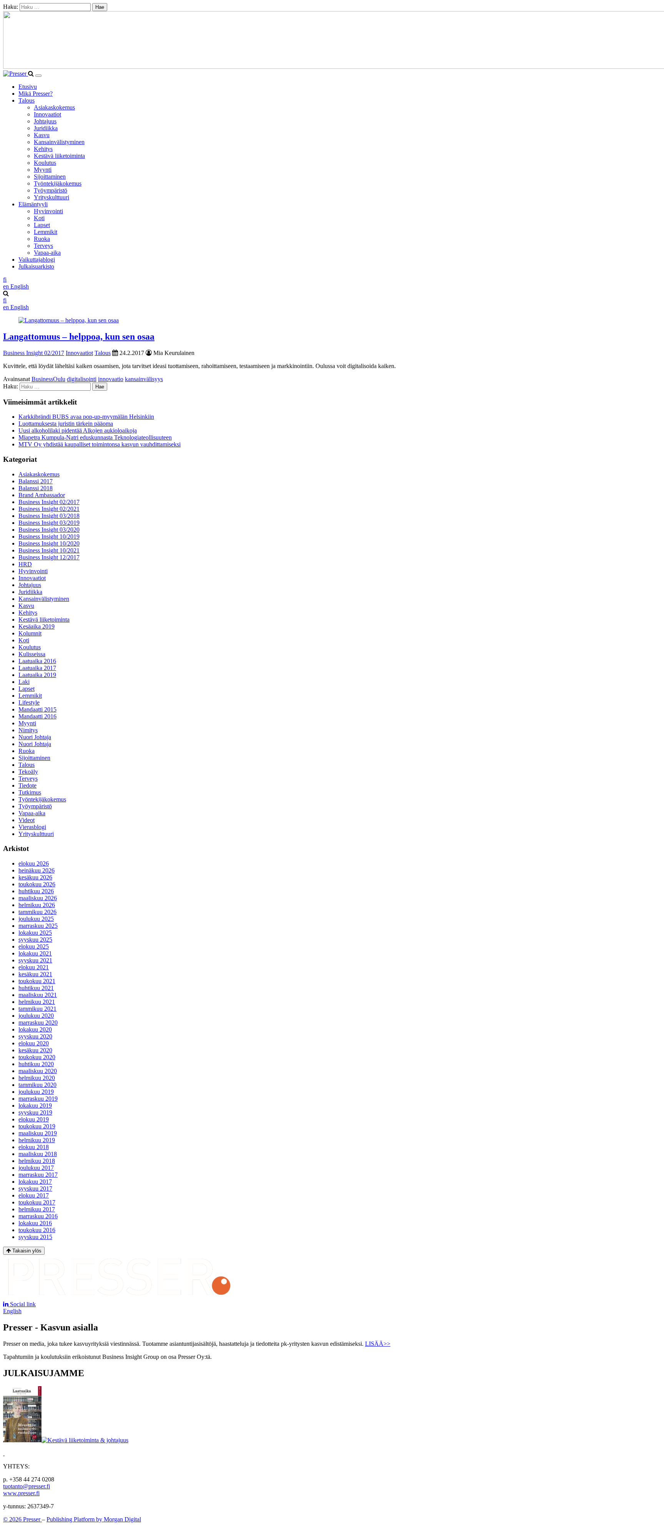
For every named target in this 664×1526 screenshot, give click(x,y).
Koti (39, 218)
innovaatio (110, 379)
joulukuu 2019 (36, 1091)
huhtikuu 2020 (36, 1064)
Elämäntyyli (33, 204)
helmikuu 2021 (36, 1002)
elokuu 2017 (33, 1195)
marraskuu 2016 (38, 1216)
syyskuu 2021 (35, 960)
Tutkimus (29, 792)
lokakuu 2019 (35, 1105)
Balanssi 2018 (35, 488)
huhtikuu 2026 (36, 891)
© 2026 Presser (22, 1519)
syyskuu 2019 (35, 1112)
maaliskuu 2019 (37, 1133)
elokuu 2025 (33, 946)
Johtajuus (45, 121)
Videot (26, 820)
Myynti (42, 169)
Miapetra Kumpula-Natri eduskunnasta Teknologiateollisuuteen (95, 437)
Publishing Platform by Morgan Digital (93, 1519)
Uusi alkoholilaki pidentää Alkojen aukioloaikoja (77, 430)
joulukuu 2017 (36, 1167)
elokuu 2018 (33, 1147)
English (12, 1311)
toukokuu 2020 (36, 1057)
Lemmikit (45, 232)
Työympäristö (50, 190)
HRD (25, 564)
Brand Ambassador (41, 495)
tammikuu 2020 (37, 1084)
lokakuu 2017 (35, 1181)
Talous (26, 100)
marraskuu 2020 (38, 1022)
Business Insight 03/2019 (49, 522)
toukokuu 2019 (36, 1126)
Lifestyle (29, 702)
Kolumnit (30, 633)
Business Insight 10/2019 (49, 536)
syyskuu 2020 (35, 1036)
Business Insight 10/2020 (49, 543)
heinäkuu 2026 (36, 870)
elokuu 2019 (33, 1119)
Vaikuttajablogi (36, 259)
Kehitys (43, 149)
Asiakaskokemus (54, 107)
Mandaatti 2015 (37, 709)
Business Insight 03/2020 (49, 529)
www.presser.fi (21, 1493)
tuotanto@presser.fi (26, 1486)
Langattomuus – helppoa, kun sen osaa (78, 337)
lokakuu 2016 (35, 1223)
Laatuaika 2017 (37, 668)
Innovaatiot (47, 114)
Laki (24, 681)
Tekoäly (28, 771)
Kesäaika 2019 (36, 626)
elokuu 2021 (33, 967)
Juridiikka (46, 128)
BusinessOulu (48, 379)
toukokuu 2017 (36, 1202)
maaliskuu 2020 (37, 1071)
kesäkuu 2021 (35, 974)
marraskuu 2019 (38, 1098)
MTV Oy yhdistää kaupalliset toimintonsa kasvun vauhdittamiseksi (99, 444)
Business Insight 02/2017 (33, 353)
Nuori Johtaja (34, 737)
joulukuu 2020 (36, 1015)
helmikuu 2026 (36, 905)
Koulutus (45, 162)
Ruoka (42, 239)
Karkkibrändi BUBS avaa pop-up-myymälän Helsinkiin (86, 416)
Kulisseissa (31, 654)
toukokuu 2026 (36, 884)
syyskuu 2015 (35, 1237)
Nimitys (28, 730)
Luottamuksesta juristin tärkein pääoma (65, 423)
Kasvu (42, 135)
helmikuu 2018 (36, 1161)
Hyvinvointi (48, 211)
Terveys (43, 245)
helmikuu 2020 (36, 1078)
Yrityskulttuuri (51, 197)
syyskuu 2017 (35, 1188)
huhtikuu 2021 (36, 988)
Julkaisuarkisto (36, 266)
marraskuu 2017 (38, 1174)
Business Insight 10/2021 (49, 550)
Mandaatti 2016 (37, 716)
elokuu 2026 (33, 863)
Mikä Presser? (35, 93)
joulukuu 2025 (36, 919)
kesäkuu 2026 (35, 877)
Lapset (42, 225)
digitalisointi (81, 379)
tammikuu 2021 (37, 1008)
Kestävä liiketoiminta (59, 156)
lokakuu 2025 (35, 932)
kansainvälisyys (144, 379)
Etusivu (27, 86)
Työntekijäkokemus (57, 183)
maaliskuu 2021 (37, 995)
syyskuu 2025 (35, 939)
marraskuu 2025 (38, 925)
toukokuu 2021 (36, 981)
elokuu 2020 (33, 1043)
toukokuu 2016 (36, 1230)
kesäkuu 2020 (35, 1050)
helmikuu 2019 (36, 1140)
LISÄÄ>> (377, 1343)
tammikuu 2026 (37, 912)
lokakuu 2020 (35, 1029)
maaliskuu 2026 (37, 898)
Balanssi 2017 (35, 481)
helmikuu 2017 (36, 1209)
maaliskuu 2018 (37, 1154)
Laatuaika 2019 (37, 675)
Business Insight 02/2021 (49, 509)
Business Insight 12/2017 (49, 557)
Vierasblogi (32, 827)
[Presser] (15, 73)
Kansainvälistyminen (59, 142)
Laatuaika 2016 (37, 661)
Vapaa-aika (47, 252)
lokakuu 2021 (35, 953)
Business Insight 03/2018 (49, 516)
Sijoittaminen (50, 176)
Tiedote (27, 785)
